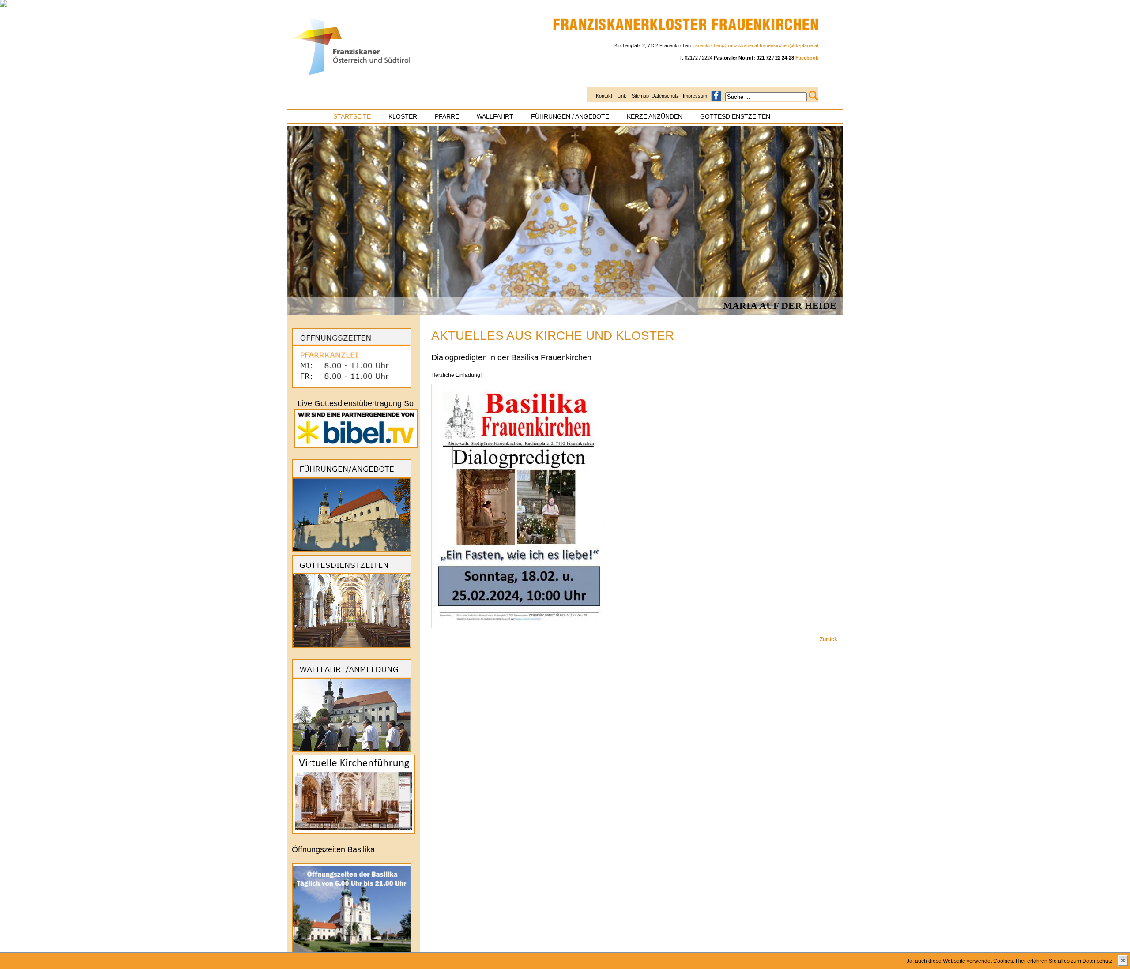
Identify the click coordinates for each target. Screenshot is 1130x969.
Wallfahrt (495, 116)
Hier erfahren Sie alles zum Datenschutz (1064, 961)
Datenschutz (665, 95)
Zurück (828, 639)
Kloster (402, 116)
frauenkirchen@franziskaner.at (725, 45)
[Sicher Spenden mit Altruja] (3, 5)
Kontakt (604, 95)
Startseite (352, 116)
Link (622, 95)
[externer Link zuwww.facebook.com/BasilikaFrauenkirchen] (716, 95)
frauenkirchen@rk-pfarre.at (789, 45)
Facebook (806, 57)
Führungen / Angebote (570, 116)
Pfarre (447, 116)
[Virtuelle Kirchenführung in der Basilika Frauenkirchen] (353, 832)
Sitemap (640, 95)
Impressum (695, 95)
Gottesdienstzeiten (735, 116)
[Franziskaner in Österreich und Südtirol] (352, 75)
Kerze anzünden (654, 116)
